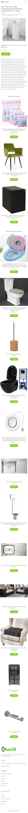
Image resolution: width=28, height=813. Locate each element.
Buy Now (6, 53)
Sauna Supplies (4, 783)
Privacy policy (4, 801)
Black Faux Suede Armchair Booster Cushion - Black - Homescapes (14, 648)
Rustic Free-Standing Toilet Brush (14, 354)
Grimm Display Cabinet (14, 690)
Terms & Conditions (5, 798)
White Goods (4, 785)
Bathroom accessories (12, 45)
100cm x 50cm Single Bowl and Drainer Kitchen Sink (14, 565)
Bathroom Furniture (22, 45)
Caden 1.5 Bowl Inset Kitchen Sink (14, 481)
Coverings (3, 778)
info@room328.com (5, 766)
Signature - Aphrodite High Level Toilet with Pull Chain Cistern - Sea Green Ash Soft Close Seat (14, 523)
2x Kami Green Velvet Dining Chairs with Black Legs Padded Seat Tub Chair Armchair (14, 173)
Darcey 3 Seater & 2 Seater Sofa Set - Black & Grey (14, 606)
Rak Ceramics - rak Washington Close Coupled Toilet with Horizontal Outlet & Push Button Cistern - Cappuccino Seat (14, 309)
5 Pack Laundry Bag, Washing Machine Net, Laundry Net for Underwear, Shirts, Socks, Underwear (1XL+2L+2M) (14, 130)
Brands (2, 776)
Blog (2, 794)
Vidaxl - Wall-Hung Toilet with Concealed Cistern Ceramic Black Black (14, 396)
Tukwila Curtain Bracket (14, 731)
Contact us (3, 796)
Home (2, 12)
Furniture (3, 780)
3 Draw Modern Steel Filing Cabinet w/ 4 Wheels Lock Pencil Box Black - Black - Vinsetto (14, 216)
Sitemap (3, 803)
